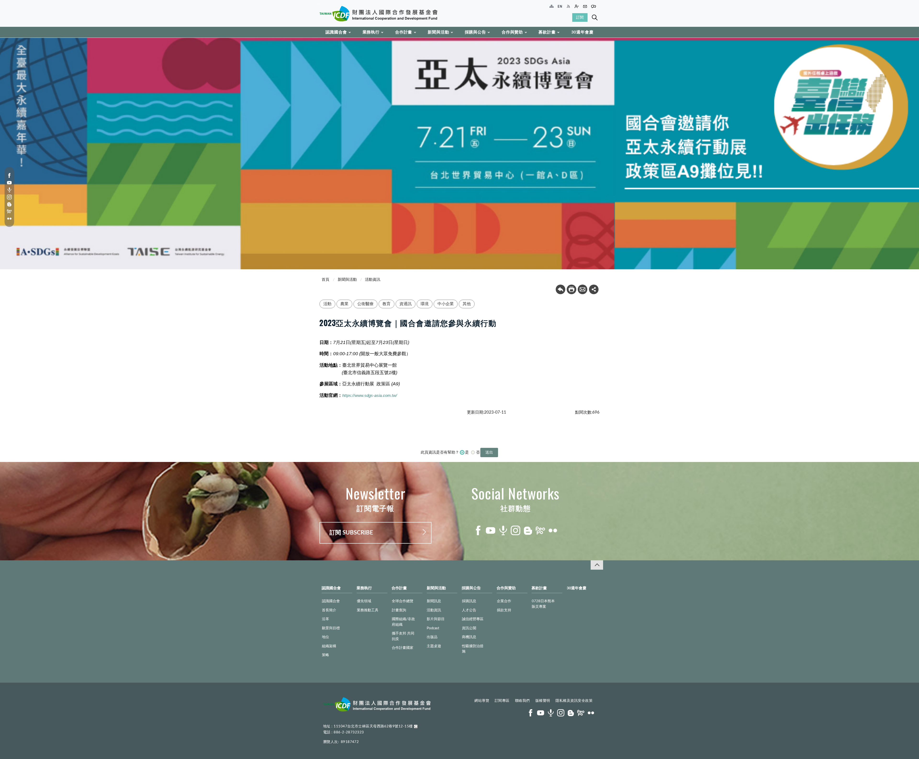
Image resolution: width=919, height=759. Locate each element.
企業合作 (504, 601)
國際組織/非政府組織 (403, 621)
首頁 (325, 279)
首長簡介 (329, 610)
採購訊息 (469, 601)
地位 (325, 637)
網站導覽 (481, 701)
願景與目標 (331, 628)
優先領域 (364, 601)
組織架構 (329, 646)
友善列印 (571, 289)
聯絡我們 (522, 701)
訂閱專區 (502, 701)
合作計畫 (403, 32)
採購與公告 (475, 32)
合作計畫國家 (402, 648)
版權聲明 (542, 701)
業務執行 (371, 32)
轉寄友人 (582, 289)
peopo (9, 211)
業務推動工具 (367, 610)
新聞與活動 (438, 32)
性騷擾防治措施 (472, 648)
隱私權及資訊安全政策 (574, 701)
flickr (9, 218)
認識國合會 (336, 32)
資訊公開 (469, 628)
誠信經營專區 (472, 619)
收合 (597, 565)
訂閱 (580, 17)
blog (9, 204)
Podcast (433, 628)
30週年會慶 (582, 32)
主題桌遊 (434, 646)
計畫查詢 (399, 610)
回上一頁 (560, 289)
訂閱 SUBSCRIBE (351, 533)
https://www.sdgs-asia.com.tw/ (369, 395)
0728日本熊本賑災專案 (543, 603)
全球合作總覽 (402, 601)
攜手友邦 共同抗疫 (403, 636)
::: (318, 4)
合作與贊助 (512, 32)
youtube (9, 182)
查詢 (595, 17)
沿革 (325, 619)
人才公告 (469, 610)
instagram (9, 197)
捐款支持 (504, 610)
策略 (325, 655)
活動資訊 (372, 279)
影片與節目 (436, 619)
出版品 (432, 637)
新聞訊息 (434, 601)
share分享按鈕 (594, 289)
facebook (9, 175)
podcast (9, 189)
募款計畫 (546, 32)
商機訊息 (469, 637)
